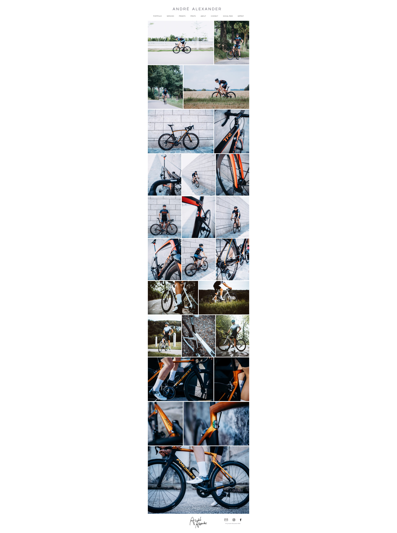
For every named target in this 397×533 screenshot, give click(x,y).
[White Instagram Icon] (242, 519)
